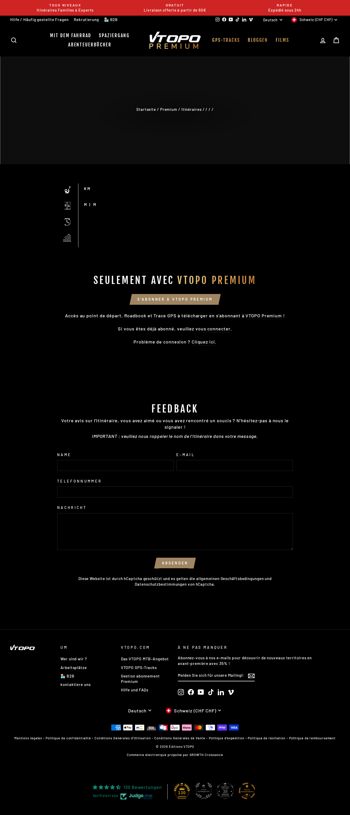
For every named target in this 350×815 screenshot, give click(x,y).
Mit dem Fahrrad (70, 35)
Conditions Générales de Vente (179, 738)
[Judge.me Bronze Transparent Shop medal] (247, 791)
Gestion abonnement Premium (140, 679)
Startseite (146, 109)
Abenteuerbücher (89, 44)
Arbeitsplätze (73, 667)
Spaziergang (114, 35)
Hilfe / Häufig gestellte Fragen (39, 19)
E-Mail (185, 455)
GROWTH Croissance (206, 755)
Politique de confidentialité (68, 738)
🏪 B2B (111, 19)
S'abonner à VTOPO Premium (175, 299)
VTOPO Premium (263, 315)
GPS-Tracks (226, 40)
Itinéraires (191, 109)
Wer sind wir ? (73, 658)
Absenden (175, 563)
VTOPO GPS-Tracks (139, 667)
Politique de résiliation (266, 738)
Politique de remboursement (312, 738)
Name (64, 455)
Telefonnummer (79, 481)
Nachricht (72, 507)
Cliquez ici (203, 342)
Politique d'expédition (226, 738)
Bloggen (258, 40)
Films (282, 40)
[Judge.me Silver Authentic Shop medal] (203, 791)
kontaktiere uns (75, 684)
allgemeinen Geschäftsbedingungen (230, 578)
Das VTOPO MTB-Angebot (145, 658)
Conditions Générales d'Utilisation (123, 738)
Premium (168, 109)
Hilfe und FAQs (135, 690)
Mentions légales (28, 738)
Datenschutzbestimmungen (161, 584)
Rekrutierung (86, 19)
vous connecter (213, 328)
